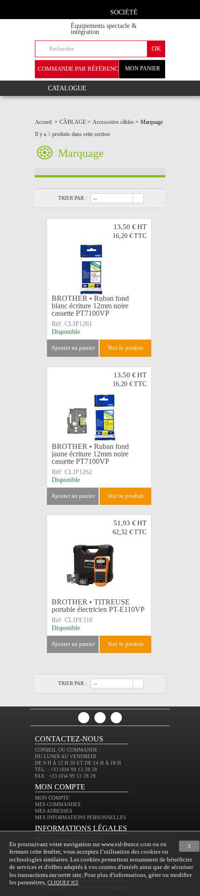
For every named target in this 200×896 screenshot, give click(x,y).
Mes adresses (53, 811)
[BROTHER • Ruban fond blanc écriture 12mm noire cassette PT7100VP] (99, 259)
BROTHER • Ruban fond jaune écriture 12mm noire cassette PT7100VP (90, 454)
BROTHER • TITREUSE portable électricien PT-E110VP (98, 605)
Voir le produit (125, 347)
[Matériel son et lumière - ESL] (61, 24)
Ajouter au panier (73, 347)
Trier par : (72, 198)
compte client (155, 11)
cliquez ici (62, 882)
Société (124, 12)
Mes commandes (57, 804)
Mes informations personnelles (80, 817)
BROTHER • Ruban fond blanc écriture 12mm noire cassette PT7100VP (90, 306)
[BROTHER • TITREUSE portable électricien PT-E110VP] (99, 555)
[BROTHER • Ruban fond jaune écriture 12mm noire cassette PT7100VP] (99, 407)
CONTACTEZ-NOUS (69, 739)
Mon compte (52, 798)
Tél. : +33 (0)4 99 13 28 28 (66, 769)
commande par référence (80, 68)
